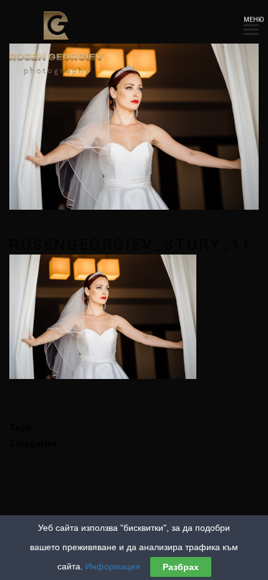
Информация (112, 566)
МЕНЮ (251, 19)
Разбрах (181, 567)
